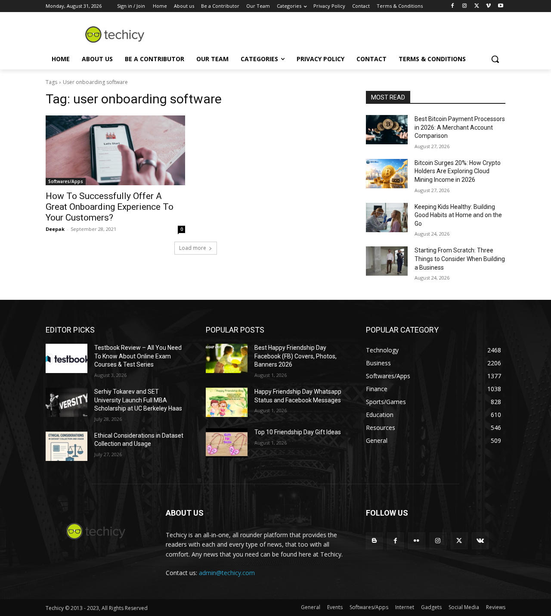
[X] (477, 6)
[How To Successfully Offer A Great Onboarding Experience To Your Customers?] (115, 150)
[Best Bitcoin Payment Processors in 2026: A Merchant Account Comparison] (387, 129)
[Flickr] (416, 540)
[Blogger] (374, 540)
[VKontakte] (480, 540)
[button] (495, 59)
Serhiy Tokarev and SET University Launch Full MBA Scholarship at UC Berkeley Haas (138, 400)
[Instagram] (465, 6)
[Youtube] (500, 6)
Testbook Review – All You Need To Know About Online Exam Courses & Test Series (138, 356)
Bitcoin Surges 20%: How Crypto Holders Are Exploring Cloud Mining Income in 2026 (458, 171)
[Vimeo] (488, 6)
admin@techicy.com (227, 573)
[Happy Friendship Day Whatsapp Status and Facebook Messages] (227, 402)
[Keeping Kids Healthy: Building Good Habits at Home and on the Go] (387, 217)
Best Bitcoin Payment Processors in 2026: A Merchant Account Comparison (460, 127)
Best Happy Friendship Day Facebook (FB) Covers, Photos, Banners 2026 (295, 356)
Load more (192, 248)
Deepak (55, 229)
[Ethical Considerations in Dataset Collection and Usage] (66, 446)
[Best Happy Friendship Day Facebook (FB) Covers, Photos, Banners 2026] (227, 358)
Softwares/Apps (65, 181)
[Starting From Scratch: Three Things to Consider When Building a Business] (387, 261)
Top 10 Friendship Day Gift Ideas (297, 432)
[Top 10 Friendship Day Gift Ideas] (227, 442)
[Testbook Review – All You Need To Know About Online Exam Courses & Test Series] (66, 358)
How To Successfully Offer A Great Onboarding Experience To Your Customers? (109, 207)
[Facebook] (453, 6)
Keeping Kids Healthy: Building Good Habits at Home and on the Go (458, 215)
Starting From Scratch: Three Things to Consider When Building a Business (460, 259)
